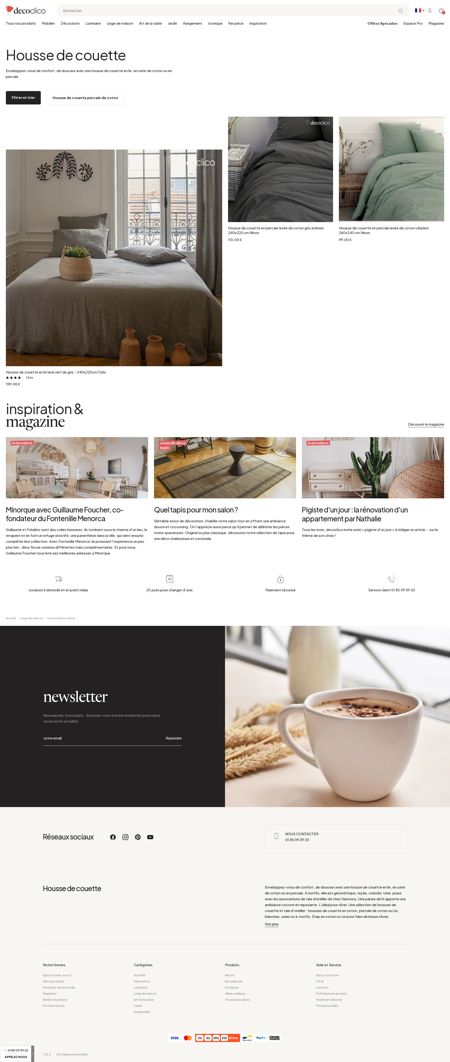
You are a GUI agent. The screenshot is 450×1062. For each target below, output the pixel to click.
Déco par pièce (53, 981)
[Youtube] (150, 839)
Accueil (11, 618)
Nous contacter (327, 975)
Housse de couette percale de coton (85, 97)
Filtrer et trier (23, 97)
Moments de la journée (59, 987)
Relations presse (55, 999)
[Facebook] (113, 839)
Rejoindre (174, 738)
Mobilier (48, 23)
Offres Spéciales (383, 24)
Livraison (322, 987)
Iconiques (232, 987)
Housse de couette (61, 618)
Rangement (192, 23)
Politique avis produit (331, 993)
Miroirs (230, 975)
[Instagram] (125, 839)
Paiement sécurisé (329, 999)
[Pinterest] (138, 839)
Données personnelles (72, 1054)
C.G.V (47, 1054)
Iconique (215, 23)
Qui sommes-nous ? (57, 975)
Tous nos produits (21, 23)
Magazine (436, 23)
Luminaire (93, 23)
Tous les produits (237, 999)
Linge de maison (120, 23)
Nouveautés (233, 981)
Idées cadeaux (235, 993)
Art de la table (150, 23)
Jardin (172, 23)
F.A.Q (320, 981)
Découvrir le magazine (426, 424)
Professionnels (54, 1006)
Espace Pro (413, 23)
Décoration (70, 23)
